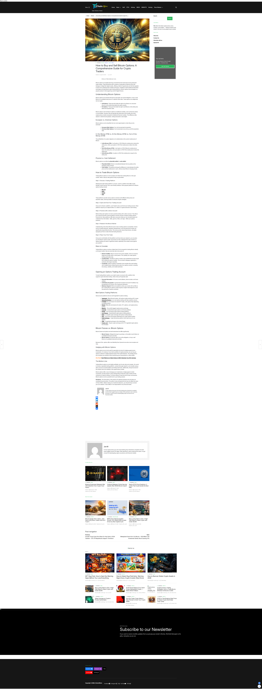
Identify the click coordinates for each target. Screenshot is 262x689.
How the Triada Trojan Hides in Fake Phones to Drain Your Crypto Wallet (135, 600)
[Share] (117, 408)
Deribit (103, 311)
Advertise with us (158, 40)
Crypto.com (105, 323)
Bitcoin (102, 62)
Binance (104, 308)
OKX (103, 316)
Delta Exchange (106, 318)
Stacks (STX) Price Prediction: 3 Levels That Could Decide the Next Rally (139, 486)
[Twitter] (117, 400)
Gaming (150, 7)
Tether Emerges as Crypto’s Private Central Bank (103, 599)
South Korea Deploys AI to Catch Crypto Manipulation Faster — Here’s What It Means (135, 589)
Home (113, 7)
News (117, 7)
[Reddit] (117, 404)
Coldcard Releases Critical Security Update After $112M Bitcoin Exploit (117, 485)
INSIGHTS (144, 7)
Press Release (157, 7)
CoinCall (104, 310)
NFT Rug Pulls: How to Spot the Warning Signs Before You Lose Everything (99, 577)
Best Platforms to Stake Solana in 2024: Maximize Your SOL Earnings (118, 358)
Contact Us (156, 38)
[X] (117, 406)
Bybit (103, 314)
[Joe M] (94, 450)
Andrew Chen (173, 592)
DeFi (124, 7)
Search (155, 16)
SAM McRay (164, 580)
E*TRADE (104, 301)
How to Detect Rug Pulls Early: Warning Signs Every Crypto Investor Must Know (130, 577)
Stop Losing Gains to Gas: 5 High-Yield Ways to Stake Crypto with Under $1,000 (138, 520)
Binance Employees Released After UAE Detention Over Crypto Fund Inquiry (95, 486)
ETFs (128, 7)
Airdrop (133, 7)
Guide (135, 516)
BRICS (138, 7)
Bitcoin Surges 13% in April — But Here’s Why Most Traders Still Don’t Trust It (95, 520)
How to (132, 585)
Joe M (110, 74)
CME (103, 321)
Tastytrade (104, 298)
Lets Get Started (165, 66)
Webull (103, 305)
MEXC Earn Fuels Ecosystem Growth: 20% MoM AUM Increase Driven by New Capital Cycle (116, 520)
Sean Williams (93, 491)
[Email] (117, 402)
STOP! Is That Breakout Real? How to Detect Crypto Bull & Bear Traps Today (167, 600)
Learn (110, 62)
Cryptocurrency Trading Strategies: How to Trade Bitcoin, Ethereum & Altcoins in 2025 (166, 589)
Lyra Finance (105, 313)
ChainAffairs (132, 580)
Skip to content (3, 0)
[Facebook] (117, 397)
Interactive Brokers (106, 300)
